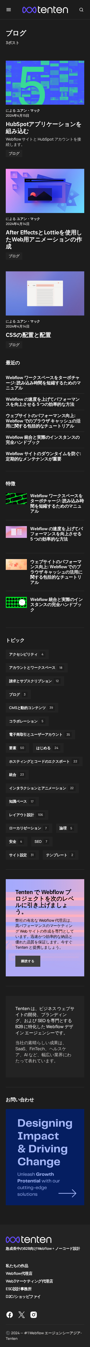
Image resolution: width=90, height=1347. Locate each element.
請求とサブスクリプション (34, 680)
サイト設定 (21, 854)
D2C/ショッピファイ (23, 1296)
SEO (41, 841)
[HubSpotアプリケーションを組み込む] (45, 83)
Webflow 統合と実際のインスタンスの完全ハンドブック (43, 440)
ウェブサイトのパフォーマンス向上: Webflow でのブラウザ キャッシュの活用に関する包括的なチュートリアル (43, 421)
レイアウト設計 (26, 814)
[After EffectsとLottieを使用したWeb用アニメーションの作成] (45, 191)
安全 (15, 841)
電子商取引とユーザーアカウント (39, 734)
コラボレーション (26, 721)
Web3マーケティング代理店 (29, 1281)
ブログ (14, 153)
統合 (16, 774)
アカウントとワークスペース (35, 667)
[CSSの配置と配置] (45, 293)
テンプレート (59, 854)
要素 (16, 747)
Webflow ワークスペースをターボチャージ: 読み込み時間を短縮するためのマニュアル (43, 383)
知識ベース (21, 801)
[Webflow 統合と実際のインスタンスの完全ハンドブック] (16, 607)
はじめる (47, 747)
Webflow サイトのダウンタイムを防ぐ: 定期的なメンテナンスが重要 (43, 456)
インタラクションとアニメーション (41, 788)
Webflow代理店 (19, 1273)
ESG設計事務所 (18, 1288)
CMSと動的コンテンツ (31, 707)
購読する (28, 961)
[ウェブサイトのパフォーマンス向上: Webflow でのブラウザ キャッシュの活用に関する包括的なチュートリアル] (16, 569)
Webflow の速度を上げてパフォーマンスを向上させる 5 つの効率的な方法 (43, 402)
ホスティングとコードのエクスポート (43, 761)
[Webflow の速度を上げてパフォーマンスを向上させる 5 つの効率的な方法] (16, 536)
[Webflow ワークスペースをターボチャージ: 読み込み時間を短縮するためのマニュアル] (16, 503)
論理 (66, 828)
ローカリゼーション (28, 828)
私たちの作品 (17, 1265)
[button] (9, 10)
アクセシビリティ (26, 654)
